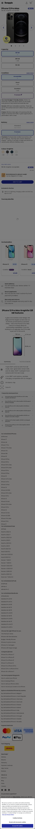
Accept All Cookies (17, 825)
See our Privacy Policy (8, 814)
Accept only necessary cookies (17, 822)
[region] (17, 813)
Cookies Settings (17, 818)
